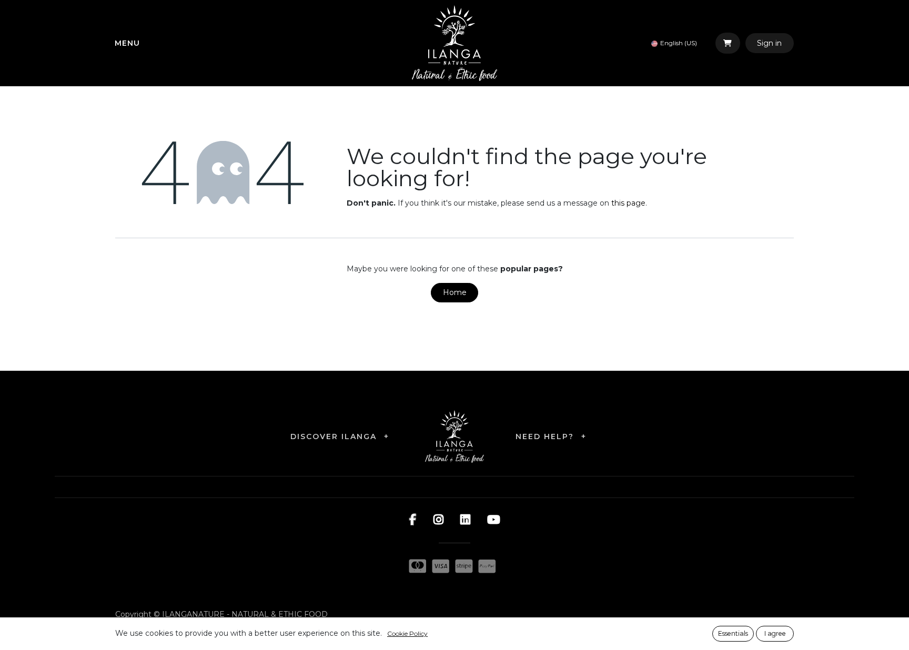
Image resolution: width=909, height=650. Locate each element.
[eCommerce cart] (727, 43)
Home (455, 292)
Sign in (769, 43)
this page (628, 203)
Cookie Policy (407, 633)
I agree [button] (775, 633)
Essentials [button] (733, 633)
